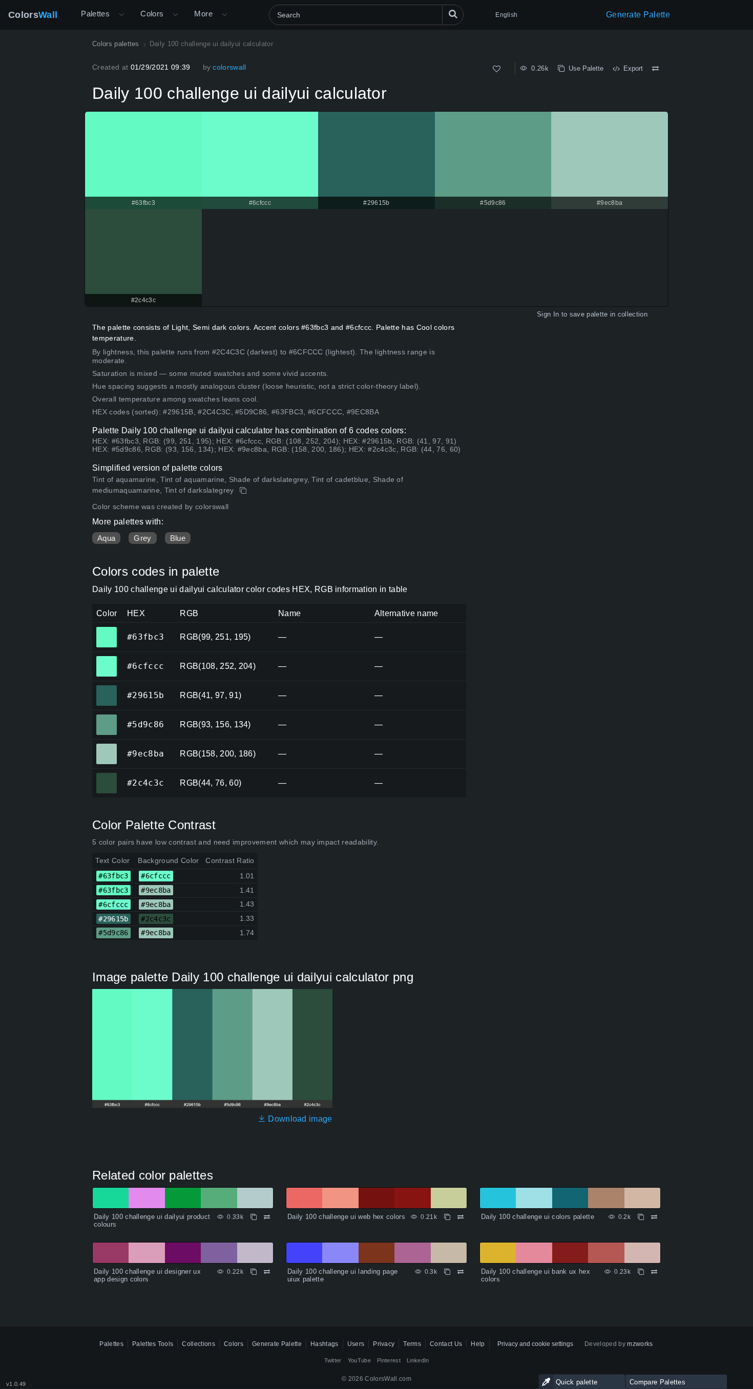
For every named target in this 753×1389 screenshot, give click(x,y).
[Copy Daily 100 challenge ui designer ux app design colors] (253, 1272)
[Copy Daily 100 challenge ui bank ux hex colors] (640, 1272)
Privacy (383, 1344)
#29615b (106, 688)
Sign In (548, 314)
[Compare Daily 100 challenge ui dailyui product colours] (266, 1217)
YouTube (359, 1360)
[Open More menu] (121, 14)
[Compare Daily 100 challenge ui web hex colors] (460, 1217)
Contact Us (446, 1344)
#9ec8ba (106, 746)
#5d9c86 (106, 717)
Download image (299, 1118)
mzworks (640, 1344)
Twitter (333, 1360)
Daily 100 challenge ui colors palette (537, 1216)
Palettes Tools (152, 1344)
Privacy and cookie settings (535, 1344)
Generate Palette (638, 14)
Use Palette (583, 68)
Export (631, 68)
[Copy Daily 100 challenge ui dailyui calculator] (244, 491)
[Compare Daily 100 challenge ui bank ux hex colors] (654, 1272)
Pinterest (389, 1360)
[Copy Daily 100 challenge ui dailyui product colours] (253, 1217)
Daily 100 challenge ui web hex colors (346, 1216)
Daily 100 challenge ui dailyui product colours (152, 1221)
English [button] (506, 14)
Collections (198, 1344)
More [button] (203, 13)
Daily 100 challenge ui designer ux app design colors (147, 1275)
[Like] (497, 69)
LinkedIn (418, 1360)
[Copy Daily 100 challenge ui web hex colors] (447, 1217)
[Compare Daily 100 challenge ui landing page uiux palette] (460, 1272)
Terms (412, 1344)
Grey (142, 538)
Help (478, 1344)
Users (356, 1344)
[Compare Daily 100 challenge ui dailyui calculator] (655, 68)
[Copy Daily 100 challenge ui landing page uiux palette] (447, 1272)
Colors (32, 15)
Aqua (106, 538)
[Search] (453, 15)
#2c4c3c (106, 775)
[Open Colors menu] (175, 14)
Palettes (95, 13)
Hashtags (324, 1344)
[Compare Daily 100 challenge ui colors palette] (654, 1217)
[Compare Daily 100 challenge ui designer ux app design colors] (266, 1272)
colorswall (229, 67)
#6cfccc (106, 659)
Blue (177, 538)
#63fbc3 (106, 630)
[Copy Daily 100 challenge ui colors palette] (640, 1217)
